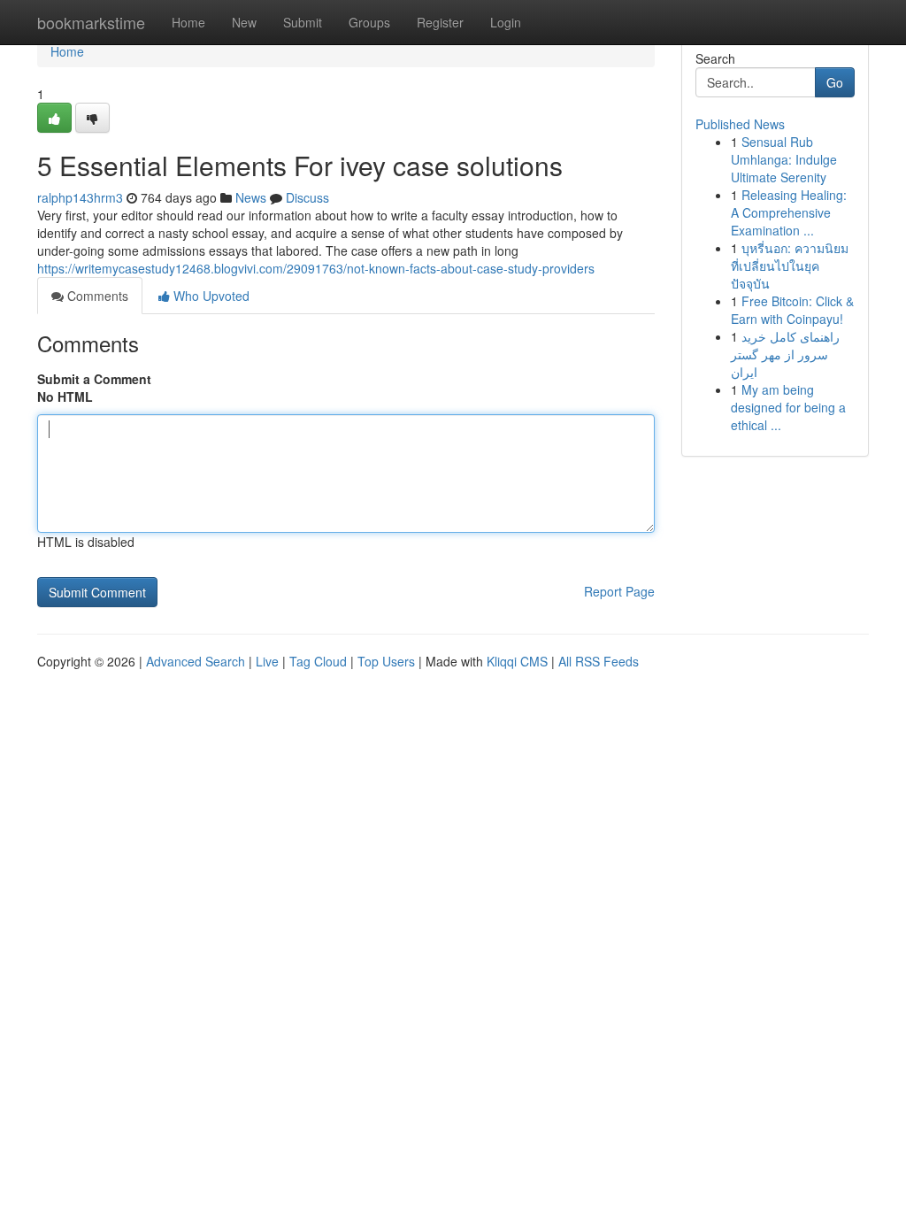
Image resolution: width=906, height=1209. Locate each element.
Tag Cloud (318, 661)
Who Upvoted (210, 295)
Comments (96, 295)
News (250, 197)
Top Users (386, 661)
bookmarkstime (91, 22)
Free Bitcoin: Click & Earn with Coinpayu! (792, 309)
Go (834, 82)
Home (188, 22)
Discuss (307, 197)
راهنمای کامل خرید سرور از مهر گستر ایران (785, 354)
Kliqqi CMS (517, 661)
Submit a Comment (94, 379)
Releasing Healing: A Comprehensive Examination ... (789, 212)
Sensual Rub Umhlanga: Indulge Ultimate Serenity (784, 159)
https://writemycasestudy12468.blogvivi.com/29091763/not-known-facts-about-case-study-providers (316, 268)
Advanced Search (195, 661)
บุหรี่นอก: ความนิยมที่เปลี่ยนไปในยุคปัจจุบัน (789, 265)
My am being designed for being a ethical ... (788, 407)
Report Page (619, 591)
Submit (302, 22)
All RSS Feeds (598, 661)
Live (267, 661)
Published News (740, 124)
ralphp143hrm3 (80, 197)
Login (505, 22)
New (244, 22)
